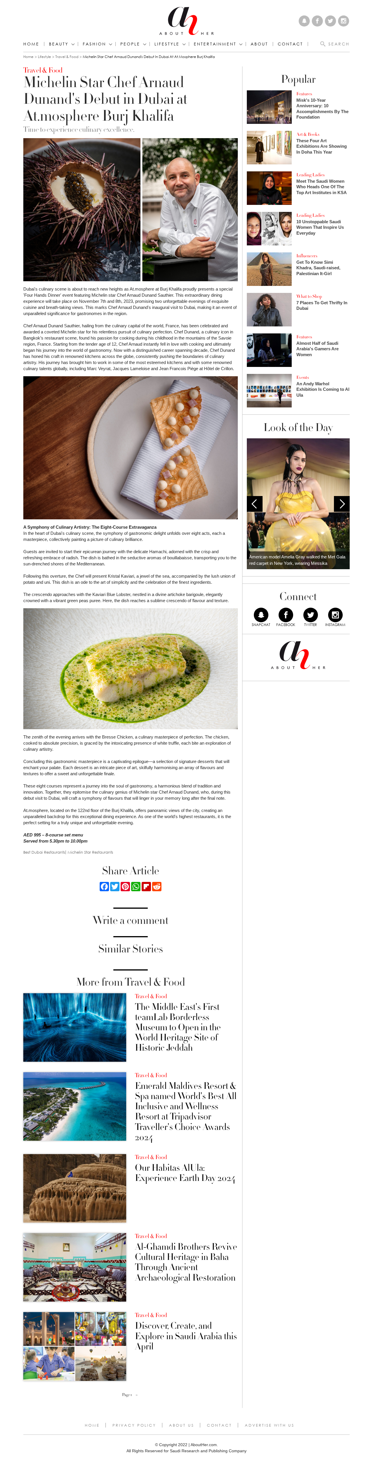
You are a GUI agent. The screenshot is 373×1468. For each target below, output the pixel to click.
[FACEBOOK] (286, 615)
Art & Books (307, 134)
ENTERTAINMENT (215, 44)
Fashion (94, 44)
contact (290, 44)
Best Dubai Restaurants (44, 852)
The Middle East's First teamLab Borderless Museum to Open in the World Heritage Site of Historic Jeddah (178, 1027)
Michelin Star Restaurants (90, 852)
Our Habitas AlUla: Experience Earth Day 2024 (185, 1173)
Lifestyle (44, 56)
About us (181, 1425)
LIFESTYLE (167, 44)
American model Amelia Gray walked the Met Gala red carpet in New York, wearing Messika (297, 560)
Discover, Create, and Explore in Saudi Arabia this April (186, 1336)
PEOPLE (130, 44)
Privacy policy (134, 1425)
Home (31, 44)
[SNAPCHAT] (261, 615)
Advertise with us (269, 1425)
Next (342, 504)
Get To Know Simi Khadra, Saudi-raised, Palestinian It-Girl (318, 268)
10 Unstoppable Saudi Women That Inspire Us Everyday (320, 227)
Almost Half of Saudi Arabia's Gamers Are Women (317, 349)
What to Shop (309, 296)
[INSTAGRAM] (335, 615)
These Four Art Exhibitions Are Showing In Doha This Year (321, 146)
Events (302, 377)
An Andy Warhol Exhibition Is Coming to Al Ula (322, 389)
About (259, 44)
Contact (219, 1425)
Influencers (306, 256)
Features (304, 94)
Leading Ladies (310, 175)
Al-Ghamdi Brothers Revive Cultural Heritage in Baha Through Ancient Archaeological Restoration (186, 1262)
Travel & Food (66, 56)
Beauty (58, 44)
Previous (255, 504)
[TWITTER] (310, 615)
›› (137, 1394)
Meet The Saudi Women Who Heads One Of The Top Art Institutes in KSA (321, 187)
